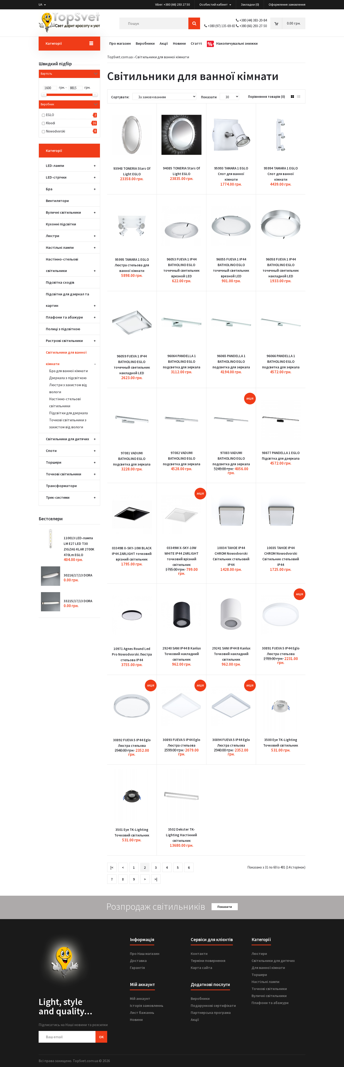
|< (111, 867)
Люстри (52, 235)
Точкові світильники (63, 474)
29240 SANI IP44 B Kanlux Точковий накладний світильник (181, 654)
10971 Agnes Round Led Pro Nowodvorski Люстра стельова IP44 (132, 654)
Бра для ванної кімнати (68, 370)
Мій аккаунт (140, 998)
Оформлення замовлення (287, 4)
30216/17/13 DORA (78, 575)
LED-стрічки (56, 177)
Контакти (199, 953)
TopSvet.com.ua (120, 57)
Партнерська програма (211, 1012)
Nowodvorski (55, 131)
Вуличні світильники (63, 212)
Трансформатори (61, 485)
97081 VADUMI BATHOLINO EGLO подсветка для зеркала (131, 458)
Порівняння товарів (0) (266, 96)
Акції (195, 1019)
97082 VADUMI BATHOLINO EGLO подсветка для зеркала (181, 458)
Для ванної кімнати (268, 967)
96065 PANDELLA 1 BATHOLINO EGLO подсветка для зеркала (231, 361)
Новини (136, 1019)
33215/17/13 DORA (78, 601)
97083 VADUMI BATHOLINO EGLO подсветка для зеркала (231, 458)
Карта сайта (201, 967)
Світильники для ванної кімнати (162, 57)
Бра (49, 189)
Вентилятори (57, 200)
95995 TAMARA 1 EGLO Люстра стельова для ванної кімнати (132, 265)
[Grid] (292, 96)
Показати (224, 907)
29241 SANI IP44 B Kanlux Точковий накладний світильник (231, 654)
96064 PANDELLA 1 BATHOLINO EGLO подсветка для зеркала (181, 361)
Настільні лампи (60, 247)
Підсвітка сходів (60, 282)
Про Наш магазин (144, 953)
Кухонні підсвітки (61, 224)
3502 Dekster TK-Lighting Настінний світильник (181, 835)
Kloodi (50, 123)
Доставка (138, 960)
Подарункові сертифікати (213, 1005)
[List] (298, 96)
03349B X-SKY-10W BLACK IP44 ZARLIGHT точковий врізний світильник (132, 553)
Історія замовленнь (146, 1005)
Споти (51, 450)
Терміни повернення (208, 960)
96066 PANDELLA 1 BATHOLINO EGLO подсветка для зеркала (281, 361)
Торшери (53, 462)
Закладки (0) (250, 4)
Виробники (200, 998)
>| (155, 879)
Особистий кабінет (213, 4)
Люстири (259, 953)
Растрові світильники (64, 340)
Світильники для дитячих (67, 438)
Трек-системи (58, 497)
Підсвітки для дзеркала (68, 413)
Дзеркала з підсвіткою (68, 377)
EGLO (50, 115)
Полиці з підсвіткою (63, 328)
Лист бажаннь (142, 1012)
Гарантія (137, 967)
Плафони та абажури (64, 317)
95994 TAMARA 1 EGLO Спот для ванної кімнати (281, 174)
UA (41, 4)
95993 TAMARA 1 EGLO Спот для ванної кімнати (231, 174)
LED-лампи (55, 165)
